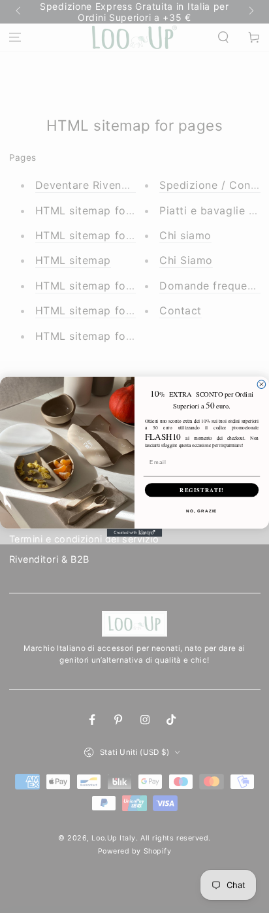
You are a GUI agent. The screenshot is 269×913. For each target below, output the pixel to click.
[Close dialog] (261, 384)
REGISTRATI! (202, 489)
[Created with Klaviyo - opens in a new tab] (135, 532)
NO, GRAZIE (201, 510)
